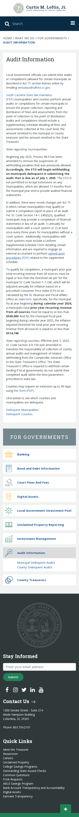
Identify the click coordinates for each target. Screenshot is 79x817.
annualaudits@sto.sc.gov (34, 87)
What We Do (25, 38)
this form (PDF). (24, 391)
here (29, 299)
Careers (8, 758)
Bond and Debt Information (38, 468)
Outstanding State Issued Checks (24, 770)
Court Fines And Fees (33, 482)
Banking (23, 454)
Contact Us (16, 701)
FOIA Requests (12, 779)
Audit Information (31, 553)
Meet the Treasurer (16, 749)
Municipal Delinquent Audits (36, 562)
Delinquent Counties (19, 414)
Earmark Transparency (18, 796)
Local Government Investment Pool (44, 510)
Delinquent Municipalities (22, 410)
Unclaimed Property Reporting (40, 525)
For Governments (52, 38)
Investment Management (36, 539)
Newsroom (10, 753)
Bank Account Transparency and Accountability (34, 787)
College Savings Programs (20, 766)
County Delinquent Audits (34, 567)
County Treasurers (31, 580)
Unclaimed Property (16, 762)
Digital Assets (27, 496)
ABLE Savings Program (18, 783)
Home (7, 38)
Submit (13, 677)
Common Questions (16, 775)
